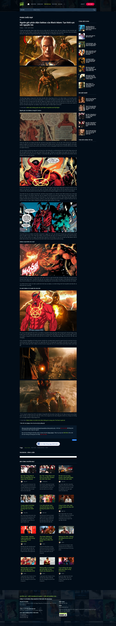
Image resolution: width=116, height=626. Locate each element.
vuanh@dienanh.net (24, 615)
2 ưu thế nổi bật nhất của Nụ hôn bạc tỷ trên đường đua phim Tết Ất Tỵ (47, 508)
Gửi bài (74, 439)
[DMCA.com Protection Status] (63, 614)
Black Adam (27, 447)
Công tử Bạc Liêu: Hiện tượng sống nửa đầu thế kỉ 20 (66, 507)
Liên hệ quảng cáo (50, 596)
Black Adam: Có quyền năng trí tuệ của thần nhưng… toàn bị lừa (90, 85)
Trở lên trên (87, 624)
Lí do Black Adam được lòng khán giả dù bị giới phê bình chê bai (90, 60)
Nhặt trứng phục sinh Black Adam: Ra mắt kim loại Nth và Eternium (91, 52)
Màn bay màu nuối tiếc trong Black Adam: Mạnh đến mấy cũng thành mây (91, 69)
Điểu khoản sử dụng (35, 596)
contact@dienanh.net (63, 607)
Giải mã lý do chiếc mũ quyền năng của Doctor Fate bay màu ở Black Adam (91, 77)
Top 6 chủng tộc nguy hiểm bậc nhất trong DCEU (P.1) (65, 569)
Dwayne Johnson (41, 447)
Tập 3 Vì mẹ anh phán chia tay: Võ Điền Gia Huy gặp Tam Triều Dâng (91, 108)
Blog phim (54, 4)
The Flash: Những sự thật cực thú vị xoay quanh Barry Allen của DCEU (46, 539)
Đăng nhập (90, 4)
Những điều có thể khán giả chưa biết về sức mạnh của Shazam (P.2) (28, 569)
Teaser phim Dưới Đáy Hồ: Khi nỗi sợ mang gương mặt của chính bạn (27, 508)
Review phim (40, 4)
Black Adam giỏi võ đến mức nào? (90, 36)
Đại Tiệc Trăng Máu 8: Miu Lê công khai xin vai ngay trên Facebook (28, 477)
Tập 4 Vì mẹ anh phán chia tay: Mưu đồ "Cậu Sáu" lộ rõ (91, 99)
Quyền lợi (23, 596)
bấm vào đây (64, 428)
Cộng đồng (33, 4)
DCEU (47, 447)
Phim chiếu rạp (47, 4)
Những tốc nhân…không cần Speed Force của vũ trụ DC (66, 538)
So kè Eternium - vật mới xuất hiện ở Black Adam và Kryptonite (91, 44)
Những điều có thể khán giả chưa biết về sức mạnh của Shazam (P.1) (47, 569)
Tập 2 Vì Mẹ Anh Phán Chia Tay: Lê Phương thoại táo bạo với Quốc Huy (91, 132)
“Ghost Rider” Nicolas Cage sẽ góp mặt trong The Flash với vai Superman (28, 539)
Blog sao (60, 4)
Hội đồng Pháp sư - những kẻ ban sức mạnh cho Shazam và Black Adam (91, 28)
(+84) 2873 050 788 (24, 617)
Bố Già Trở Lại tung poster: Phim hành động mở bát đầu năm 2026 (66, 477)
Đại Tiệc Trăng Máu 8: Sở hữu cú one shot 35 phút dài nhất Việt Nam (47, 477)
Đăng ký (83, 4)
